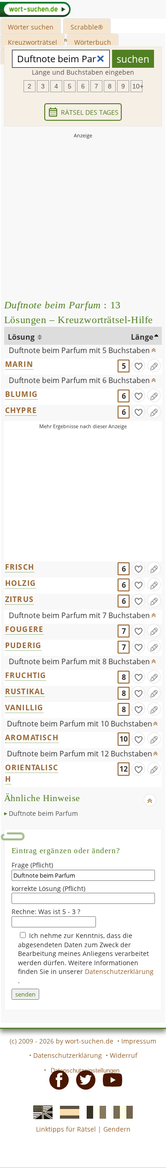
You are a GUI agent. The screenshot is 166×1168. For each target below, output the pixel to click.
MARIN (19, 364)
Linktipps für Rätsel (66, 1129)
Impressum (138, 1041)
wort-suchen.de (89, 1041)
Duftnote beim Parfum (43, 813)
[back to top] (153, 348)
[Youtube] (109, 1079)
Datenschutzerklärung (119, 971)
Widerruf (123, 1055)
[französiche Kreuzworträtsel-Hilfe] (93, 1111)
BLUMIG (21, 394)
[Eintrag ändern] (154, 365)
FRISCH (19, 567)
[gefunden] (138, 365)
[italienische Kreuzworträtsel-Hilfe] (120, 1111)
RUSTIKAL (25, 691)
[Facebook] (56, 1079)
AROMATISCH (32, 737)
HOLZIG (20, 583)
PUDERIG (23, 645)
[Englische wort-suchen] (40, 1111)
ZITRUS (19, 599)
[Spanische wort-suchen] (66, 1111)
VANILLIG (24, 707)
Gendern (116, 1129)
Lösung (22, 337)
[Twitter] (83, 1079)
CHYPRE (21, 410)
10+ (137, 86)
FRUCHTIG (26, 675)
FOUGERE (24, 629)
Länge (142, 337)
